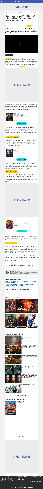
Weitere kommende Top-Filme (21, 436)
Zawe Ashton (18, 252)
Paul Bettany (22, 152)
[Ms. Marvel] (9, 224)
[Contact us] (11, 479)
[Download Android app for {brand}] (23, 479)
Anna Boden (17, 115)
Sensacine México (38, 481)
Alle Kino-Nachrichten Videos (21, 395)
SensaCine (35, 480)
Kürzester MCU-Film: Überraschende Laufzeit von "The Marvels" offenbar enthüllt (21, 266)
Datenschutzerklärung (28, 485)
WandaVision (15, 149)
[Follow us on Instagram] (8, 479)
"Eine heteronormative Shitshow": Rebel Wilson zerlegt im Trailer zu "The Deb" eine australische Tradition (29, 346)
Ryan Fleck (21, 115)
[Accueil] (20, 1)
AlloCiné (31, 480)
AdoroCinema (32, 481)
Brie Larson (24, 62)
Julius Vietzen (12, 271)
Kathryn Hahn (26, 152)
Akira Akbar (23, 143)
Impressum (14, 485)
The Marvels (8, 58)
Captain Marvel (16, 113)
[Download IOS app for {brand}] (19, 479)
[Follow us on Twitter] (5, 479)
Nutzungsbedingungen (20, 485)
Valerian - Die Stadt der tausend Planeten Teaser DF (33, 326)
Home (6, 12)
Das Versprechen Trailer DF (32, 312)
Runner (6, 429)
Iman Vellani (22, 66)
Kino (8, 12)
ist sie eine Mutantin (9, 238)
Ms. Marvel (15, 220)
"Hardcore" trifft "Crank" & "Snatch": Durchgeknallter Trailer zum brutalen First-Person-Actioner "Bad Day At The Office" (29, 385)
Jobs (10, 485)
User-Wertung (16, 153)
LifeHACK (7, 433)
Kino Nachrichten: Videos (17, 12)
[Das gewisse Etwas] (10, 408)
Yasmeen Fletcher (25, 223)
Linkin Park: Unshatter (9, 431)
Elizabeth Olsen (17, 152)
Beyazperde (40, 480)
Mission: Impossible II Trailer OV (22, 312)
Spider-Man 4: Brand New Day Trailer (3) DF (22, 326)
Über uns (7, 485)
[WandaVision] (9, 153)
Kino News (11, 12)
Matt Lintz (20, 223)
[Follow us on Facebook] (2, 479)
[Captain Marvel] (9, 117)
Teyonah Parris (23, 64)
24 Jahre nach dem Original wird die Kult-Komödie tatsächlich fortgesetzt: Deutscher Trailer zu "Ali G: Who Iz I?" (29, 356)
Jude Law (26, 116)
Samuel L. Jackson (22, 116)
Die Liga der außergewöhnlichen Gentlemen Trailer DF (11, 326)
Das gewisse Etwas (20, 401)
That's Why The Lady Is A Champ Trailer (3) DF (11, 312)
